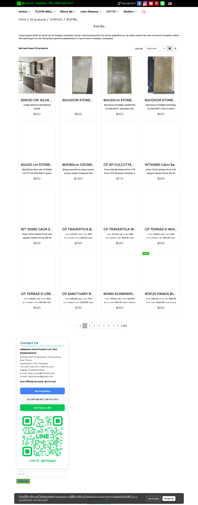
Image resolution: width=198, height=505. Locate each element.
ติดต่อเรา (129, 12)
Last (124, 325)
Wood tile (67, 12)
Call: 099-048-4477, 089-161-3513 (42, 399)
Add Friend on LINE (42, 407)
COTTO (111, 12)
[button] (144, 12)
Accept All (169, 498)
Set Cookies (153, 498)
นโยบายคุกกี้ (42, 500)
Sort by (139, 48)
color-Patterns (89, 12)
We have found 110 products (33, 48)
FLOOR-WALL (44, 12)
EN (174, 3)
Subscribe (23, 481)
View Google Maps (42, 391)
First (74, 325)
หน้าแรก (24, 12)
